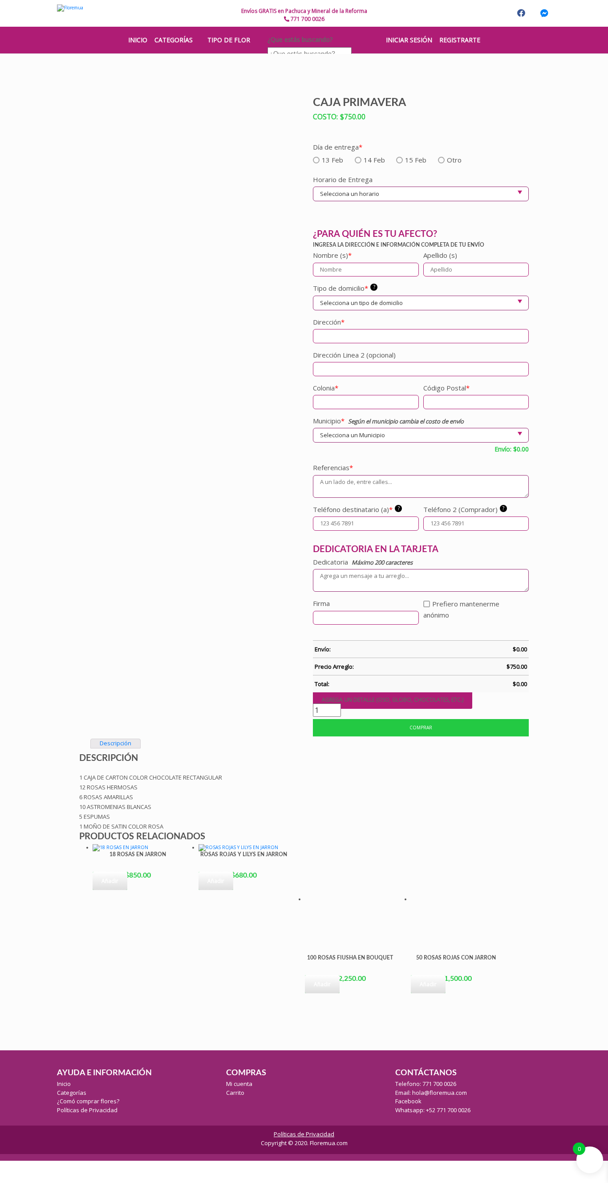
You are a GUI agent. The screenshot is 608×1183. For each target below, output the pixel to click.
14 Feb (374, 159)
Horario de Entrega (343, 179)
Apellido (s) (440, 255)
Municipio (329, 420)
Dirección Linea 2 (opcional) (354, 354)
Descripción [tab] (115, 743)
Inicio (64, 1084)
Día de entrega (337, 146)
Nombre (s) (332, 255)
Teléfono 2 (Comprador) (464, 509)
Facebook (408, 1101)
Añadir (109, 881)
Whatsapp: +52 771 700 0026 (432, 1110)
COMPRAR (420, 727)
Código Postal (446, 387)
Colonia (325, 387)
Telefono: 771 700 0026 (425, 1084)
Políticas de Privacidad (87, 1110)
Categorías (173, 40)
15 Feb (415, 159)
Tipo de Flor (228, 40)
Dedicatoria (330, 561)
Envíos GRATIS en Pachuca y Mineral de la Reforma (304, 11)
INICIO (137, 40)
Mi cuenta (239, 1084)
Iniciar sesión (409, 40)
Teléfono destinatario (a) (356, 509)
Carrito (235, 1093)
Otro (454, 159)
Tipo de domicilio (344, 288)
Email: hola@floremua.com (431, 1093)
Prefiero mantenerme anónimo (461, 609)
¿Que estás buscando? (300, 39)
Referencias (333, 467)
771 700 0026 (306, 19)
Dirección (329, 321)
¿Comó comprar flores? (88, 1101)
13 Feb (332, 159)
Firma (321, 603)
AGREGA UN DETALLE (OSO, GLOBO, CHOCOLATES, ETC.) (392, 699)
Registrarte (459, 40)
